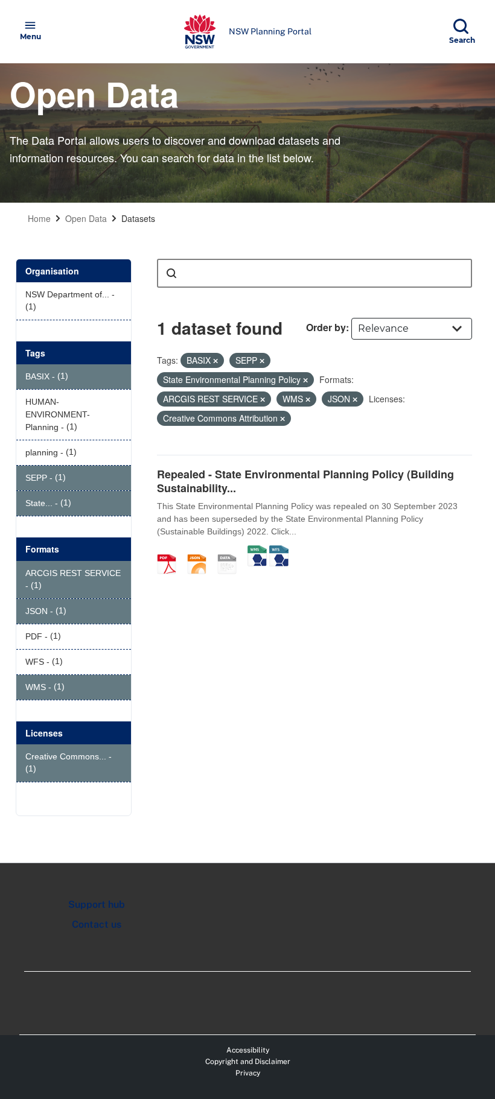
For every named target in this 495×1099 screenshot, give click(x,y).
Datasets (138, 218)
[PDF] (171, 551)
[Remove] (215, 361)
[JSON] (201, 551)
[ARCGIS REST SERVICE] (231, 551)
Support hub (96, 904)
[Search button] (171, 273)
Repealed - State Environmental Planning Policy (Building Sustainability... (305, 481)
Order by (326, 327)
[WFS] (279, 551)
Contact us (96, 924)
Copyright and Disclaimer (247, 1061)
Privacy (247, 1073)
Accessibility (247, 1050)
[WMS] (257, 551)
